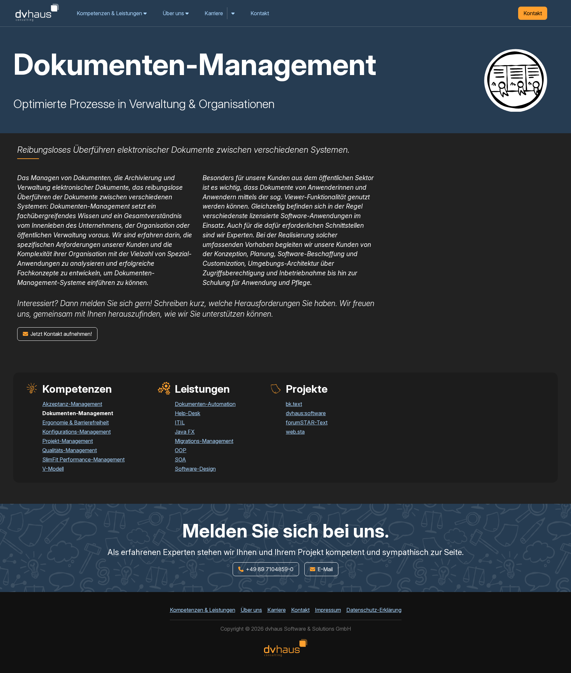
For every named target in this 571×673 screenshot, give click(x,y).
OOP (180, 450)
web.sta (295, 431)
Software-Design (195, 468)
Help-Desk (187, 413)
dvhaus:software (306, 413)
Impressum (328, 610)
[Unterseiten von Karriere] (233, 13)
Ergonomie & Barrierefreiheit (75, 422)
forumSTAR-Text (306, 422)
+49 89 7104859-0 (268, 569)
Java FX (185, 431)
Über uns (174, 13)
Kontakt (259, 13)
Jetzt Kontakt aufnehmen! (60, 334)
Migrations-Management (204, 441)
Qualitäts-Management (69, 450)
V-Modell (53, 468)
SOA (180, 459)
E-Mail (324, 569)
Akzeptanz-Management (72, 404)
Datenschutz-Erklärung (373, 610)
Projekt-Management (67, 441)
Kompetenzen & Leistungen (110, 13)
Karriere (214, 13)
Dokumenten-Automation (205, 404)
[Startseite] (37, 21)
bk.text (294, 404)
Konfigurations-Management (76, 431)
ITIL (180, 422)
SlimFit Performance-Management (83, 459)
